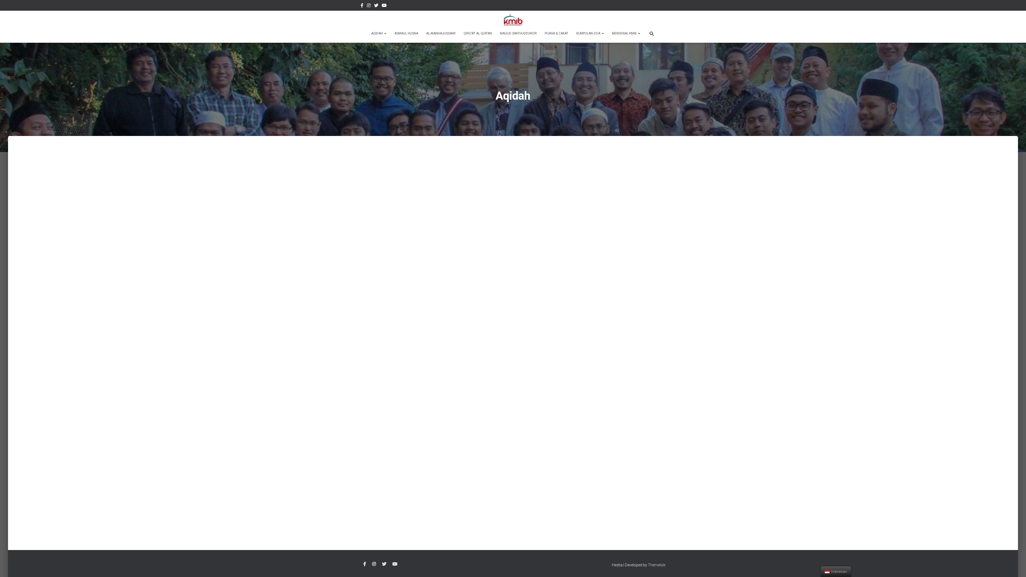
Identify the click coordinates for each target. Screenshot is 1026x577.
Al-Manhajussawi (441, 33)
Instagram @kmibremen (369, 6)
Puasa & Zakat (556, 33)
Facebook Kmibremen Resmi (362, 6)
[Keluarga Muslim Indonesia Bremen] (513, 20)
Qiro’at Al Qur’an (478, 33)
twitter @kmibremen (376, 6)
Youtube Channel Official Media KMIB (384, 6)
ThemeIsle (656, 565)
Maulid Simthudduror (518, 33)
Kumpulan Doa (588, 33)
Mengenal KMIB (625, 33)
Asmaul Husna (406, 33)
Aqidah (377, 33)
